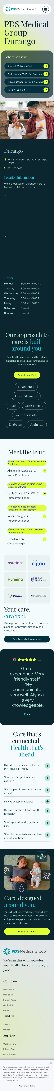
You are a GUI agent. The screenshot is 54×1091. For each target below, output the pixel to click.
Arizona (6, 1024)
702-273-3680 (15, 168)
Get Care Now (9, 1044)
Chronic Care (9, 1054)
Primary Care (9, 1049)
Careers (7, 1010)
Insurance (8, 994)
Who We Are (8, 989)
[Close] (51, 1063)
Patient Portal (9, 1000)
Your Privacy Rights (27, 1086)
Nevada (6, 1029)
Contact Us (8, 1005)
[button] (45, 9)
